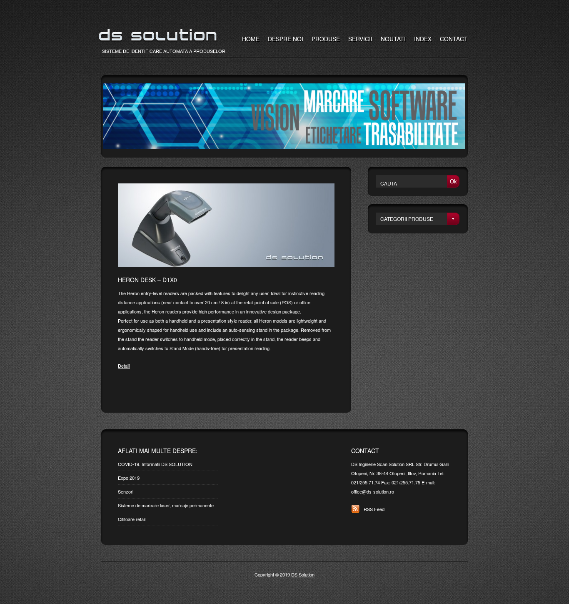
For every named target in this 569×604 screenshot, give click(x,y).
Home (251, 39)
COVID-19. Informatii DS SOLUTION (155, 464)
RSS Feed (374, 509)
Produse (326, 39)
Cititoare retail (131, 519)
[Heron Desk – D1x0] (226, 264)
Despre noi (285, 39)
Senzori (125, 491)
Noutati (393, 39)
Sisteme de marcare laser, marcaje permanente (166, 505)
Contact (454, 39)
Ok (453, 181)
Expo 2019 (129, 477)
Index (423, 39)
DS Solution (302, 574)
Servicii (360, 39)
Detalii (124, 365)
